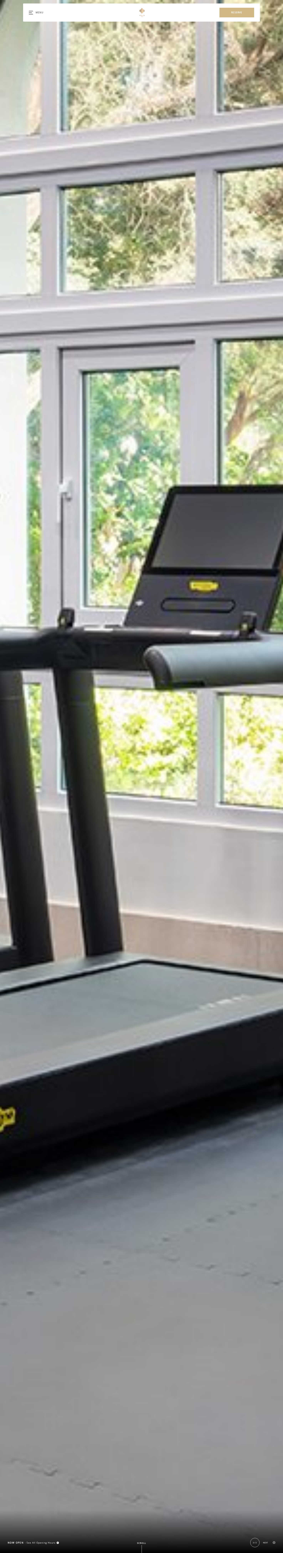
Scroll (141, 1543)
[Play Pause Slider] (274, 1542)
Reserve (236, 12)
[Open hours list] (58, 1543)
